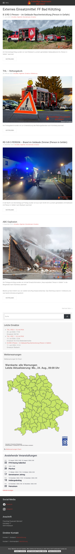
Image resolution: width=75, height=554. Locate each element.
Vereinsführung (21, 537)
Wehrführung (23, 541)
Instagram (9, 509)
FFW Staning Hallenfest (17, 463)
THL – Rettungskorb (12, 71)
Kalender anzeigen (8, 490)
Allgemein (19, 17)
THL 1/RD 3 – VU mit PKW (15, 330)
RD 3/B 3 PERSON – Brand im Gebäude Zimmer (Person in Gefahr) (35, 142)
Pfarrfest (12, 469)
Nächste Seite (66, 308)
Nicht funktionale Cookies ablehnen (37, 551)
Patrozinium (13, 486)
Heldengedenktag (15, 480)
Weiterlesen (10, 59)
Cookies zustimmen (20, 551)
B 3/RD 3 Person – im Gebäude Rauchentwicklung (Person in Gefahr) (36, 14)
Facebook (9, 504)
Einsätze (33, 17)
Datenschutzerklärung (54, 551)
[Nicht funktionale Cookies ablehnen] (73, 550)
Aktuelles (13, 17)
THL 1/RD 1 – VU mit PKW (15, 336)
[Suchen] (67, 316)
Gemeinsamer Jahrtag (17, 475)
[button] (6, 3)
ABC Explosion (10, 222)
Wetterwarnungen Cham (13, 449)
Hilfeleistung (33, 73)
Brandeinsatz (27, 17)
